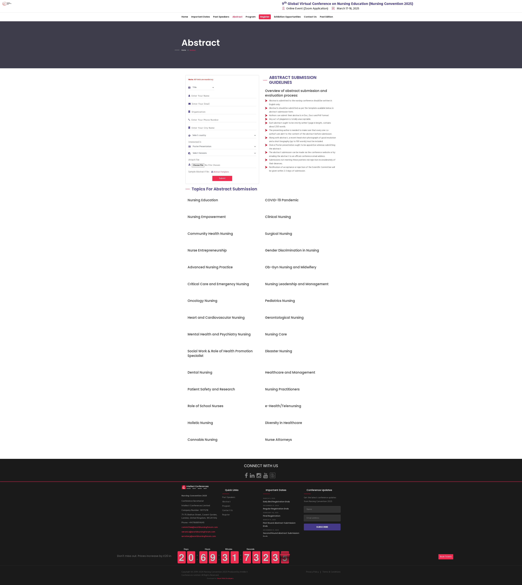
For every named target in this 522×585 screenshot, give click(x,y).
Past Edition (326, 16)
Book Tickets (446, 557)
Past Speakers (221, 16)
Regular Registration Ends (276, 497)
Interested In (194, 142)
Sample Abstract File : (199, 172)
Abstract (237, 16)
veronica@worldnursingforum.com (198, 532)
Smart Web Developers (225, 578)
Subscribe (322, 527)
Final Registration (271, 504)
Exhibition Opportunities (287, 16)
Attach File (193, 160)
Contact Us (310, 16)
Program (251, 16)
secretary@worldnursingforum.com (198, 536)
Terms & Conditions (331, 572)
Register (264, 16)
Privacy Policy (312, 572)
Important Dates (200, 16)
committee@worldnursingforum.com (199, 527)
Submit (222, 178)
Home (184, 16)
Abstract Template (221, 172)
